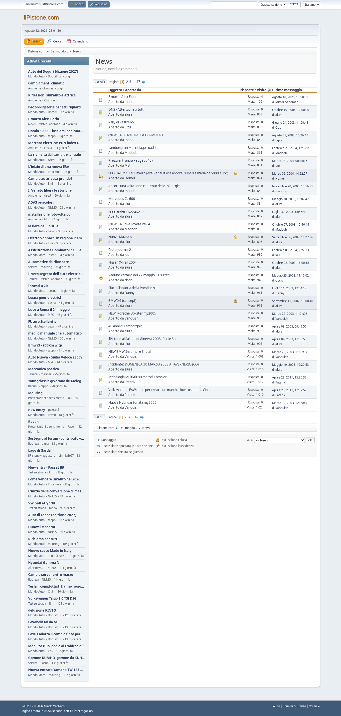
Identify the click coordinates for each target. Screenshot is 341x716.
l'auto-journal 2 (119, 249)
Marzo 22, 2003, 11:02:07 (289, 352)
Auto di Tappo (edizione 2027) (52, 515)
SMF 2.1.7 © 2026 (32, 706)
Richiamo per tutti (43, 539)
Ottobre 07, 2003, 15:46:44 (290, 224)
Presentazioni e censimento (46, 398)
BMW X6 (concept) (122, 300)
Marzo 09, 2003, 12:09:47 (289, 403)
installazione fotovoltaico (49, 214)
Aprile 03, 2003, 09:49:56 (289, 326)
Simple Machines (54, 706)
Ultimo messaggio (287, 90)
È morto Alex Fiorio (43, 119)
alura (128, 114)
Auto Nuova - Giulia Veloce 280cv (55, 357)
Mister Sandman (286, 102)
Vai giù (100, 82)
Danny (130, 293)
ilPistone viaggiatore (41, 455)
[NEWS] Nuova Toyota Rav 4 (129, 224)
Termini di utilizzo (294, 706)
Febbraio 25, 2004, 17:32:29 (291, 148)
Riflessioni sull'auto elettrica (52, 95)
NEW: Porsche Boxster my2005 (132, 313)
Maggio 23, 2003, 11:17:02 (290, 275)
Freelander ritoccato (124, 211)
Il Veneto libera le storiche (50, 190)
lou (127, 254)
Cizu (128, 127)
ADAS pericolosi (41, 202)
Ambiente (34, 88)
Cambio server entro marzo (50, 575)
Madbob (131, 152)
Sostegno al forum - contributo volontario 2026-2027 (56, 438)
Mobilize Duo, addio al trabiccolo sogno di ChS (56, 646)
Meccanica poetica (43, 369)
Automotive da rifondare (48, 262)
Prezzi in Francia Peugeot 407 (131, 160)
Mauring (35, 393)
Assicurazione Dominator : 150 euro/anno (56, 250)
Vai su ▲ (314, 706)
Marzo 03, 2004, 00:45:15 (289, 161)
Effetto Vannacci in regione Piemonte (56, 238)
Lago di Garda (39, 450)
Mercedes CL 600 (121, 198)
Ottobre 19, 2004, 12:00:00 (290, 110)
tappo (129, 140)
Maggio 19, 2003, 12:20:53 (290, 364)
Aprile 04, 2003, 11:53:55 (289, 339)
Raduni (32, 386)
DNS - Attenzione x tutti (126, 109)
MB (127, 165)
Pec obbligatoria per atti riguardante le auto (56, 107)
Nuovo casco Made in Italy (50, 551)
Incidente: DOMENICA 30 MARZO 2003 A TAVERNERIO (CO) (153, 364)
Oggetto (115, 90)
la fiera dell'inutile (43, 226)
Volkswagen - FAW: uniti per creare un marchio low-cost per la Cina (158, 389)
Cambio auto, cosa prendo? (50, 179)
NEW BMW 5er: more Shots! (129, 351)
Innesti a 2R (38, 286)
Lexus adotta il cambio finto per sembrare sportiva (56, 634)
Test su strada (37, 472)
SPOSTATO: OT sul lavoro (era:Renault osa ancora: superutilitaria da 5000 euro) (168, 173)
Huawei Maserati (42, 527)
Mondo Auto (36, 76)
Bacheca (33, 443)
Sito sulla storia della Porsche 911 (133, 288)
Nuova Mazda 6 (120, 237)
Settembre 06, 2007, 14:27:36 (292, 237)
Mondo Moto (36, 255)
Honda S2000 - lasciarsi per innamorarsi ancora (56, 131)
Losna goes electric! (44, 298)
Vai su (99, 417)
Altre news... (36, 568)
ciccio (129, 280)
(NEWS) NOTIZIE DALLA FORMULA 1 (136, 135)
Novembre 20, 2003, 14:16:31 (292, 186)
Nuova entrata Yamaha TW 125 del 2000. (56, 670)
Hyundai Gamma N (43, 563)
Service (32, 267)
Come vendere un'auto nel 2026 (54, 479)
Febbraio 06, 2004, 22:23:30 (291, 250)
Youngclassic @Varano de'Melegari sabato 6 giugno (56, 381)
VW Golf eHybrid (41, 503)
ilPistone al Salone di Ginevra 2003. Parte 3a (141, 339)
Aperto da (133, 90)
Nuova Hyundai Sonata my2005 (132, 402)
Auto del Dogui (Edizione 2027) (53, 71)
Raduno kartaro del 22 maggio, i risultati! (139, 275)
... (134, 81)
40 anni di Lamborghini (125, 326)
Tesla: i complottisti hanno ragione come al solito (56, 586)
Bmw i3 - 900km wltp (45, 345)
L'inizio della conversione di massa (56, 491)
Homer (130, 178)
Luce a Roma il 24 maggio (49, 310)
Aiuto (276, 706)
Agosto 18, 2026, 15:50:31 (290, 97)
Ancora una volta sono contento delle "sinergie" (144, 186)
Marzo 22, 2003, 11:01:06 (289, 314)
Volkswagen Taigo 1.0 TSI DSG (52, 598)
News (31, 124)
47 (138, 81)
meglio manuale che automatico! (55, 333)
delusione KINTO (42, 610)
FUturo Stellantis (42, 322)
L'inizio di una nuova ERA (48, 167)
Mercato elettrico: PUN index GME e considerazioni (56, 143)
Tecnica (32, 279)
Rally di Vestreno (121, 122)
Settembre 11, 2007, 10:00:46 (292, 301)
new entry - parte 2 (43, 410)
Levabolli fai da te (42, 622)
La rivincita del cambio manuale (54, 155)
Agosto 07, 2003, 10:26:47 (290, 135)
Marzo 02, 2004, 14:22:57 (289, 173)
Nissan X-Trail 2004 (122, 262)
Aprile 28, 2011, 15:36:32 (289, 377)
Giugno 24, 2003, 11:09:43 (290, 122)
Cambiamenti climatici (46, 83)
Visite (261, 90)
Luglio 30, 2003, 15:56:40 (289, 212)
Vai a (250, 440)
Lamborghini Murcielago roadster (134, 147)
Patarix (130, 382)
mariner (131, 101)
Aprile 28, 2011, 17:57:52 (289, 390)
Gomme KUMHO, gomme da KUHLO (56, 658)
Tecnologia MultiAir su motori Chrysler (137, 377)
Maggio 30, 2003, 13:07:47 (290, 199)
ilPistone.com (41, 17)
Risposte (247, 90)
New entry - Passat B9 (46, 467)
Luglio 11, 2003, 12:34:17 (289, 288)
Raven (33, 422)
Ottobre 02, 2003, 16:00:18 (290, 263)
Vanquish (132, 318)
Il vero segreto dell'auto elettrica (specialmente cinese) (56, 274)
